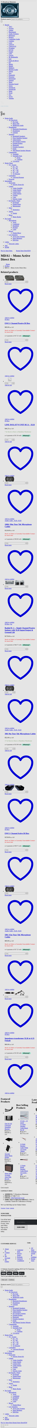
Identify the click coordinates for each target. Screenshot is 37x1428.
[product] (20, 993)
